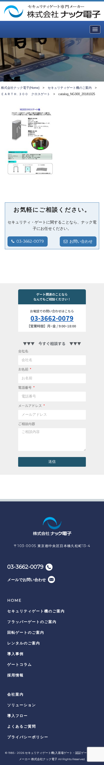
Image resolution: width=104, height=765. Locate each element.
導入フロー (17, 715)
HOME (14, 600)
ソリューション (21, 705)
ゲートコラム (19, 664)
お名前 (23, 369)
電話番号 (25, 387)
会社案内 (15, 694)
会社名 (23, 351)
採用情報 (15, 675)
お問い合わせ (81, 241)
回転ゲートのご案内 (25, 632)
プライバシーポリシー (27, 737)
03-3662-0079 (30, 241)
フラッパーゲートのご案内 (32, 621)
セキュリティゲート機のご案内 (36, 611)
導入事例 (15, 653)
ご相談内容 (26, 423)
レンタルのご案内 (23, 643)
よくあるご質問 (21, 726)
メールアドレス (30, 405)
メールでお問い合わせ (26, 579)
